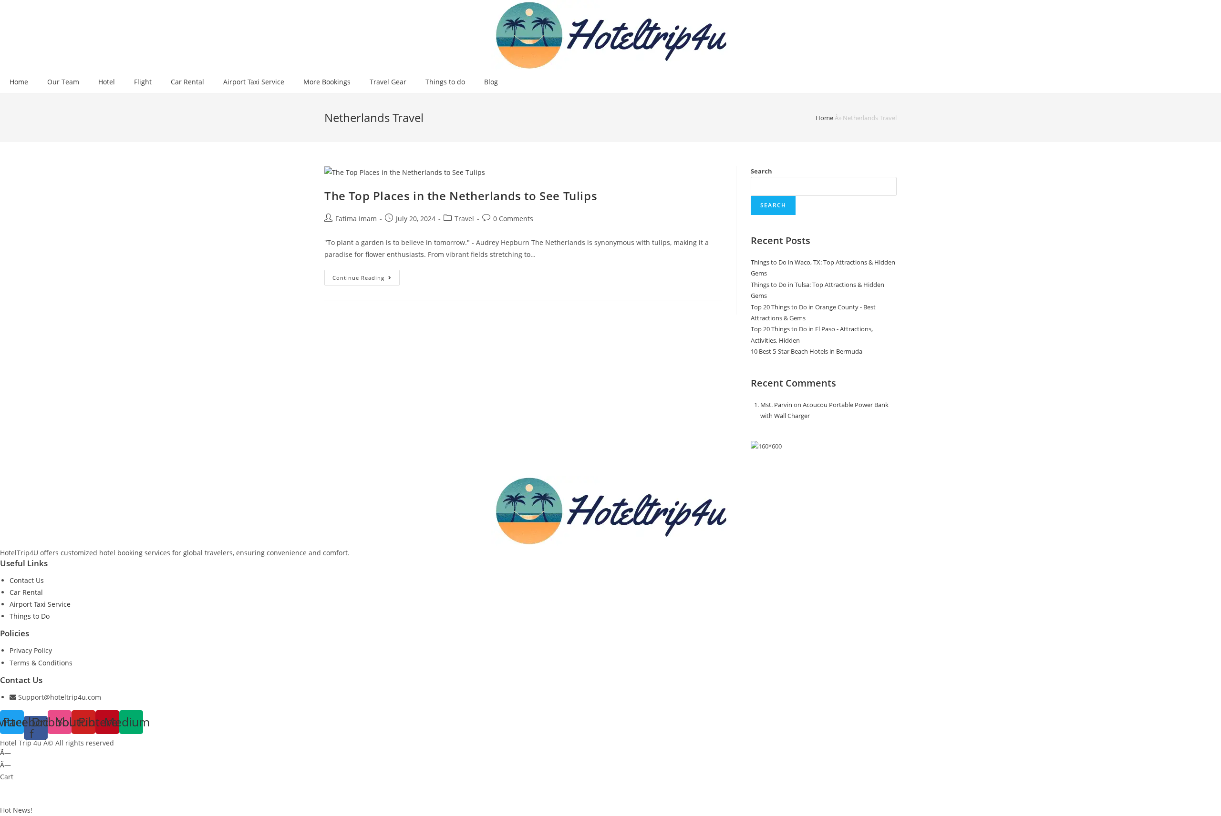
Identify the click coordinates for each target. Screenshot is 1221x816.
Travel (464, 218)
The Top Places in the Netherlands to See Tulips (460, 196)
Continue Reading (366, 279)
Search (761, 171)
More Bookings (327, 81)
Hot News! (16, 810)
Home (19, 81)
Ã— (5, 752)
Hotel (106, 81)
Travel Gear (388, 81)
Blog (491, 81)
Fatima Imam (356, 218)
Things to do (445, 81)
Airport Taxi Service (253, 81)
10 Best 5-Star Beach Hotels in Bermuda (806, 351)
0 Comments (513, 218)
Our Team (63, 81)
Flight (143, 81)
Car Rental (187, 81)
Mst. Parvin (776, 404)
